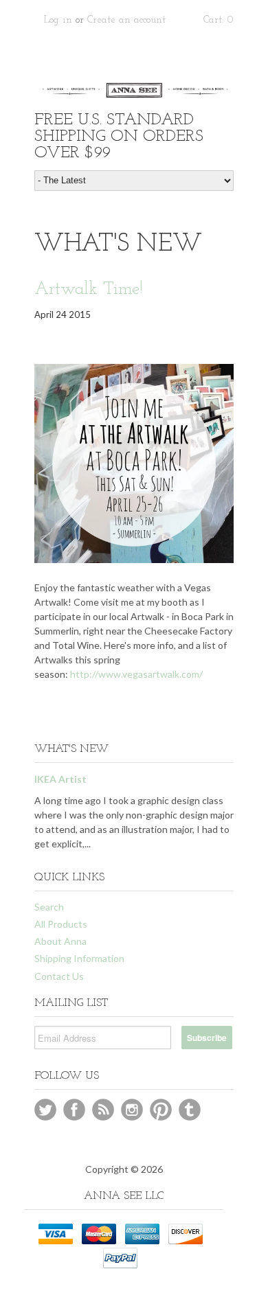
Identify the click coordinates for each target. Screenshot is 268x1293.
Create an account (126, 20)
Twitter (45, 1110)
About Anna (60, 941)
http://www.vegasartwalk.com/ (136, 674)
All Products (60, 924)
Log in (58, 20)
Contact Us (59, 976)
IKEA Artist (60, 779)
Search (49, 907)
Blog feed (103, 1110)
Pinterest (161, 1110)
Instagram (132, 1110)
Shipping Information (79, 958)
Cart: (218, 20)
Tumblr (190, 1110)
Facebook (74, 1110)
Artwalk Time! (88, 289)
